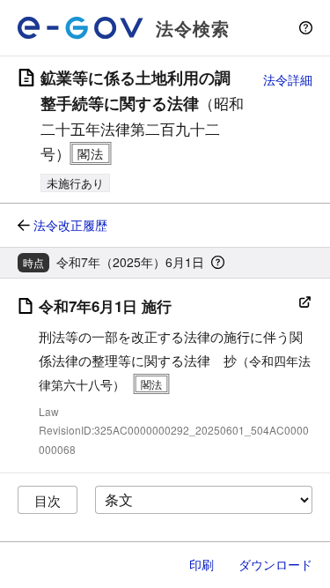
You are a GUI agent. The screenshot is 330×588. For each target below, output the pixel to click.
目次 (47, 500)
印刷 (201, 564)
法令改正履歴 (70, 225)
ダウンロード (275, 564)
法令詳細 (287, 79)
